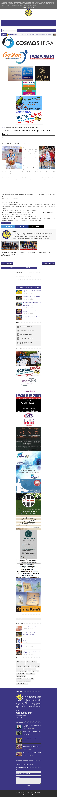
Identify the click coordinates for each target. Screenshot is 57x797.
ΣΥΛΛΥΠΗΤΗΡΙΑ (21, 676)
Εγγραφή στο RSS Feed (26, 326)
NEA (44, 34)
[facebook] (17, 717)
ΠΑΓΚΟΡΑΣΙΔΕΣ (21, 673)
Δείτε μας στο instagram (26, 338)
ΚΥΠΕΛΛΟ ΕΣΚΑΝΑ (22, 671)
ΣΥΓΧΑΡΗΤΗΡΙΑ (30, 673)
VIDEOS (23, 661)
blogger (28, 267)
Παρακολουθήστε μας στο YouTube (26, 343)
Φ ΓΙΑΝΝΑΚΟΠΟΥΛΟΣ (22, 683)
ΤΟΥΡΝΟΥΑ (19, 681)
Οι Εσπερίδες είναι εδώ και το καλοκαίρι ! (31, 626)
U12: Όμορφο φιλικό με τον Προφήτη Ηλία (31, 316)
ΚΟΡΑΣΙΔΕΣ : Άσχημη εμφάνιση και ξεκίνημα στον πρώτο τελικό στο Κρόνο (28, 252)
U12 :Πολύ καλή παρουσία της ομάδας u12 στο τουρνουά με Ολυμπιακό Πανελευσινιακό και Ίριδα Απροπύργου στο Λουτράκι (32, 304)
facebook (10, 267)
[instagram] (24, 795)
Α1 (27, 661)
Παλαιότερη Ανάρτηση (48, 263)
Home (3, 127)
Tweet (10, 226)
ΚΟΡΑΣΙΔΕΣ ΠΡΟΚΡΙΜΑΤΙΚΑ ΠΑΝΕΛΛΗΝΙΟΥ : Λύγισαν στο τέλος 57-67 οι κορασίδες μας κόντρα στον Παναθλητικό (9, 253)
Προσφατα (20, 287)
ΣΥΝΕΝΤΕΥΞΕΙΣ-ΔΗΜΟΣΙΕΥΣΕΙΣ (25, 678)
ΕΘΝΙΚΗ (19, 666)
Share (23, 226)
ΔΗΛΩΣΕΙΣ (36, 664)
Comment (37, 226)
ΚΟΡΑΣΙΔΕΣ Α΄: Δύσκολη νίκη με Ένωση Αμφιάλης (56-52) (46, 251)
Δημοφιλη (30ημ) (28, 288)
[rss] (33, 795)
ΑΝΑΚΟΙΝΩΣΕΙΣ (21, 664)
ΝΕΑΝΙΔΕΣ (35, 671)
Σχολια (37, 287)
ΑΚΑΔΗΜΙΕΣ (33, 661)
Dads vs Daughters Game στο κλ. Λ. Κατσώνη (32, 645)
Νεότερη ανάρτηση (7, 263)
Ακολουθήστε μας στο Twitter (27, 330)
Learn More (26, 7)
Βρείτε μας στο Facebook (26, 334)
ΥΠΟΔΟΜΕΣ (27, 681)
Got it (32, 7)
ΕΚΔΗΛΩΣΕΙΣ (26, 666)
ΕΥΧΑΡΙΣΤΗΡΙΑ (35, 666)
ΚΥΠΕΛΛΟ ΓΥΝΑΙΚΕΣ (29, 668)
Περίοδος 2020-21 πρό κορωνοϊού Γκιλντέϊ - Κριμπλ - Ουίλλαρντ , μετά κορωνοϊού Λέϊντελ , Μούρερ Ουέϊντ (32, 746)
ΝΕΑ (29, 671)
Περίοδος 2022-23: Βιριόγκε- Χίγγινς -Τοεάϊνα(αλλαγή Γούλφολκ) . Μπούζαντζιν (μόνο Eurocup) (32, 733)
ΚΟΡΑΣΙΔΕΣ (8, 127)
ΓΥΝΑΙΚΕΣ (29, 664)
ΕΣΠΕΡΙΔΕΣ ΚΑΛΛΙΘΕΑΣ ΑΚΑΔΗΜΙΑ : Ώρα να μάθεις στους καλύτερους (20, 34)
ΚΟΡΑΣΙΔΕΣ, (13, 137)
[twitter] (21, 717)
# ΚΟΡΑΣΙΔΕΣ (8, 223)
